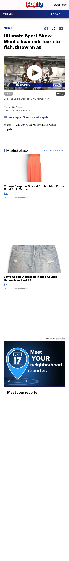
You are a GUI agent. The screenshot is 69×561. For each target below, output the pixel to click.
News (8, 28)
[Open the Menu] (5, 5)
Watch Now (59, 5)
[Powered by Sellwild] (60, 338)
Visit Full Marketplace (54, 151)
